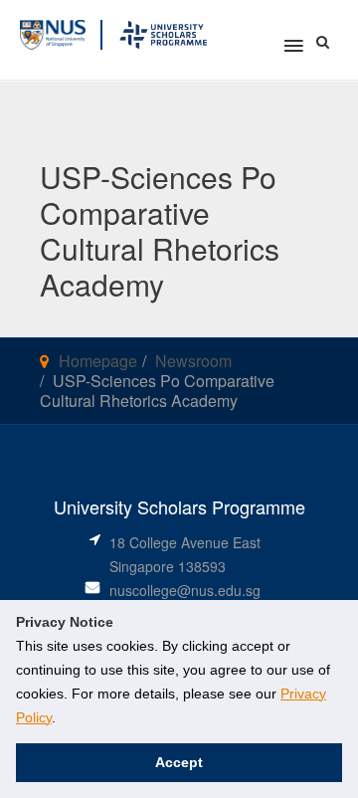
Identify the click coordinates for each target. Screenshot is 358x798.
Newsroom (193, 360)
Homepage (98, 360)
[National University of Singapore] (53, 32)
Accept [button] (179, 762)
